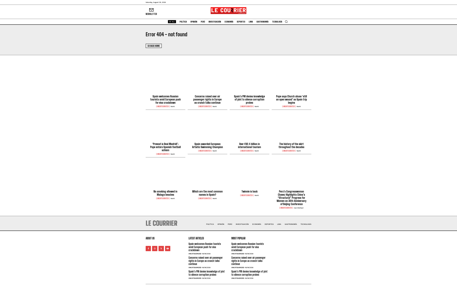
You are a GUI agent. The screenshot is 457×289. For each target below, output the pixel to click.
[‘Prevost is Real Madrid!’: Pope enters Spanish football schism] (165, 128)
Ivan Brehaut (298, 208)
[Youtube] (167, 248)
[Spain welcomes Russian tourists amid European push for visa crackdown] (165, 80)
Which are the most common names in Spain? (207, 193)
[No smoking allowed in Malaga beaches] (165, 175)
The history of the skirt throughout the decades (291, 145)
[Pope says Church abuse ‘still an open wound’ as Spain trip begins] (291, 80)
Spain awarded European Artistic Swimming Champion (207, 145)
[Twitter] (161, 248)
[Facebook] (148, 248)
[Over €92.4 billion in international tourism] (249, 128)
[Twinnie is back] (249, 175)
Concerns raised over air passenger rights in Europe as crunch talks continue (207, 99)
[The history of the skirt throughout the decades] (291, 128)
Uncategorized (163, 106)
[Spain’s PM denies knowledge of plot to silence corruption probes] (249, 80)
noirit (173, 106)
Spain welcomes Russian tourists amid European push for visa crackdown (165, 99)
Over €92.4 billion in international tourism (249, 145)
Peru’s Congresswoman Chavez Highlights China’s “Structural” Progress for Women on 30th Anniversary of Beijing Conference (291, 198)
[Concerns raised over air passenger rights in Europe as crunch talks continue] (207, 80)
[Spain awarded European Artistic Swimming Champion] (207, 128)
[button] (286, 21)
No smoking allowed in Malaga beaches (165, 193)
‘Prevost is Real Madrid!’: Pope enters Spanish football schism (165, 147)
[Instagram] (154, 248)
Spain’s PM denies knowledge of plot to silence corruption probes (249, 99)
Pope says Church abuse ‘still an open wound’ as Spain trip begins (291, 99)
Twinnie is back (249, 191)
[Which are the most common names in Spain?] (207, 175)
